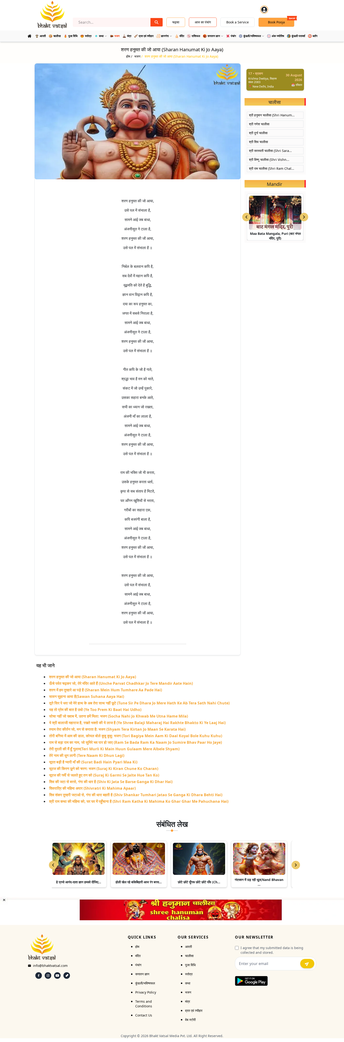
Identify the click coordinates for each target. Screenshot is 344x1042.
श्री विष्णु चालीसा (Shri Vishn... (269, 159)
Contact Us (143, 1015)
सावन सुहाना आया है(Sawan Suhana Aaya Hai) (86, 696)
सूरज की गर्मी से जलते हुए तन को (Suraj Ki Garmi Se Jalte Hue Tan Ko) (104, 775)
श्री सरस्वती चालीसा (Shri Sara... (270, 150)
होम (137, 946)
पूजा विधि (190, 965)
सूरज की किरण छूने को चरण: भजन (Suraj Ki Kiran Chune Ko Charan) (103, 768)
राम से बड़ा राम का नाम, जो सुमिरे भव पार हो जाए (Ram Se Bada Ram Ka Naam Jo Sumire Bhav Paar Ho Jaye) (135, 742)
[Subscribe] (307, 963)
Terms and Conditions (143, 1003)
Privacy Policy (145, 992)
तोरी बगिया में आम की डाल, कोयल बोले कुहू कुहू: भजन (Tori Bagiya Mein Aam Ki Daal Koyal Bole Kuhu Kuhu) (135, 735)
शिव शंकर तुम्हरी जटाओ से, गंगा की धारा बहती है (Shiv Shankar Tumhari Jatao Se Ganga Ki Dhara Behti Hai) (135, 794)
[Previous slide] (246, 217)
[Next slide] (304, 217)
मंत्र (187, 1001)
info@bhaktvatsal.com (50, 965)
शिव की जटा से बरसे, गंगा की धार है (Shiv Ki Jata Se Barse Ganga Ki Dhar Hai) (110, 781)
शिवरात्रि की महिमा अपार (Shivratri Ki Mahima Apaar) (92, 788)
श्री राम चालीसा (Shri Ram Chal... (271, 168)
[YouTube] (57, 975)
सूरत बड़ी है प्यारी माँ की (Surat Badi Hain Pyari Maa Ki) (93, 762)
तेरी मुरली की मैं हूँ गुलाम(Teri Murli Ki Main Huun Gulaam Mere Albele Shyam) (114, 748)
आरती (188, 946)
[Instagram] (48, 975)
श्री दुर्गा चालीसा (258, 133)
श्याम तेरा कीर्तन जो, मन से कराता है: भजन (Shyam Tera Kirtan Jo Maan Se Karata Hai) (117, 729)
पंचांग (138, 965)
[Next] (296, 865)
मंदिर (138, 956)
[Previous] (53, 865)
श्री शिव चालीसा (258, 142)
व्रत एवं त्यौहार (193, 1010)
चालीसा (189, 956)
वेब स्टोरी (190, 1019)
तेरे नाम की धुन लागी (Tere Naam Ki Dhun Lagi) (86, 755)
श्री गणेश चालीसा (259, 124)
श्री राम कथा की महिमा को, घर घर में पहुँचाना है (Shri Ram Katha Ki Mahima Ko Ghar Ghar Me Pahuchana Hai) (138, 801)
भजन (188, 992)
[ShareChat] (66, 975)
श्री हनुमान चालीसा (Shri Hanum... (272, 115)
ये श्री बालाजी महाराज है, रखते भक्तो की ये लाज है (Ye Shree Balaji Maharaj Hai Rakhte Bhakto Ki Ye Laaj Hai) (137, 722)
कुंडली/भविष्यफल (145, 983)
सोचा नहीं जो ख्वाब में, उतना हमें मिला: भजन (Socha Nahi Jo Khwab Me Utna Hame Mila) (118, 716)
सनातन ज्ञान (142, 974)
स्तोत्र (189, 974)
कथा (187, 983)
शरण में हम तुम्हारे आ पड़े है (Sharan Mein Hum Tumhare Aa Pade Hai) (105, 689)
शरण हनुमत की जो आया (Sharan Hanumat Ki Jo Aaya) (92, 676)
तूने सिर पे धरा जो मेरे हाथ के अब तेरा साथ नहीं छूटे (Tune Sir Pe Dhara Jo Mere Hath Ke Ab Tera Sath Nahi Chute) (139, 703)
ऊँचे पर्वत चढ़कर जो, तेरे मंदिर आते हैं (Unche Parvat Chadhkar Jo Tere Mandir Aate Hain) (121, 683)
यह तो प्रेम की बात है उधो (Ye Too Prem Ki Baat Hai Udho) (95, 709)
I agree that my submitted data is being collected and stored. (272, 950)
